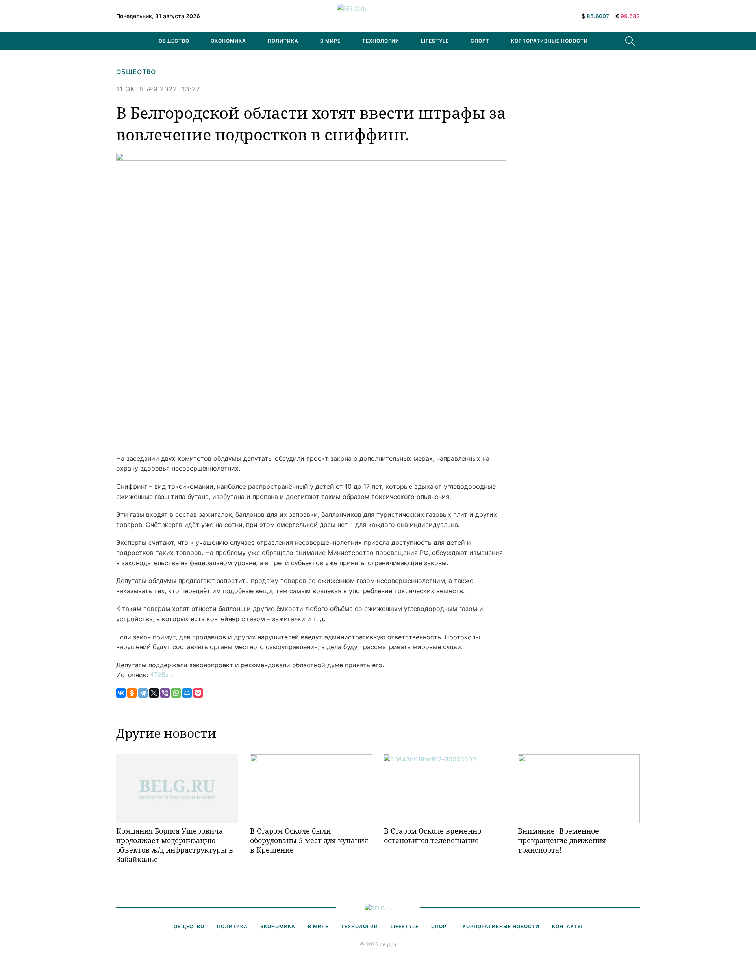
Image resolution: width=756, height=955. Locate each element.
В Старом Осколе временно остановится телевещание (432, 835)
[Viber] (165, 693)
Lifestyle (435, 41)
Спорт (480, 41)
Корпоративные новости (549, 41)
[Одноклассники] (132, 693)
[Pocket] (198, 693)
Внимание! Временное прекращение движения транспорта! (562, 840)
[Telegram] (143, 693)
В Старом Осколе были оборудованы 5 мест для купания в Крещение (309, 840)
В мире (330, 41)
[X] (154, 693)
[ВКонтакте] (121, 693)
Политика (283, 41)
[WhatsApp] (176, 693)
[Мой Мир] (187, 693)
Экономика (228, 41)
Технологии (380, 41)
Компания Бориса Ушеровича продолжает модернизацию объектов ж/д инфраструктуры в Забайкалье (174, 845)
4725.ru (161, 675)
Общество (174, 41)
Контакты (567, 926)
